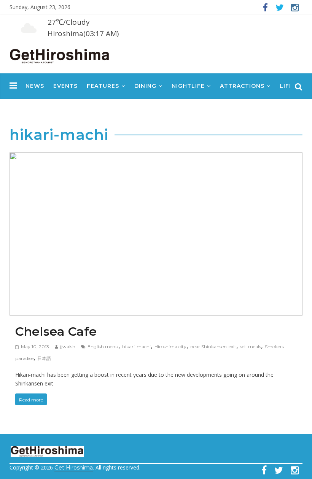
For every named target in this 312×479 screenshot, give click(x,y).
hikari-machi (136, 346)
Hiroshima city (170, 346)
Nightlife (188, 85)
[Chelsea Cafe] (156, 158)
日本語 (44, 358)
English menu (103, 346)
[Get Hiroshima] (60, 54)
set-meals (250, 346)
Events (65, 85)
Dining (145, 85)
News (34, 85)
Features (103, 85)
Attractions (242, 85)
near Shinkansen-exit (213, 346)
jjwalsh (67, 346)
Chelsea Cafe (56, 331)
